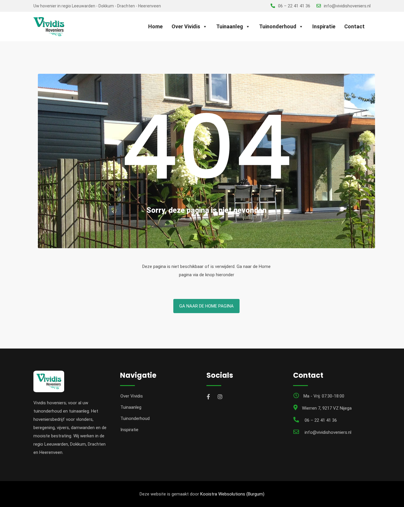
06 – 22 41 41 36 (294, 6)
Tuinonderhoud (277, 26)
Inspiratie (323, 26)
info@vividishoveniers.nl (347, 6)
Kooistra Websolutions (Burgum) (232, 494)
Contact (354, 26)
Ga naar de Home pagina (206, 306)
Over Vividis (186, 26)
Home (155, 26)
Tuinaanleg (229, 26)
